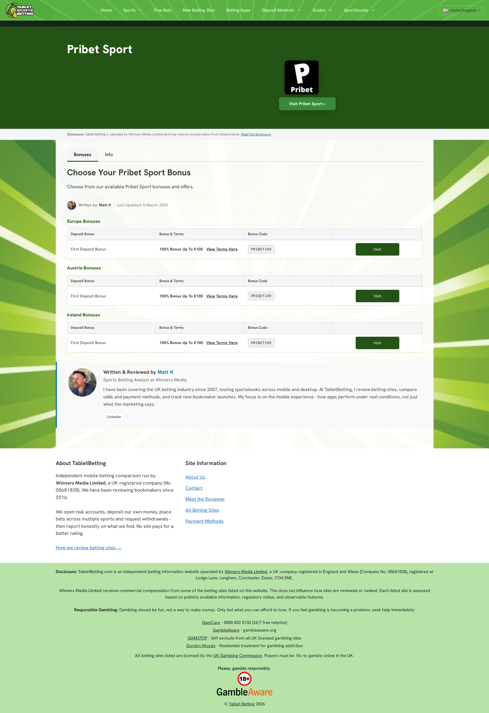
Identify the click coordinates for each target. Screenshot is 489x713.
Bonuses (82, 154)
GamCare (211, 622)
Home (106, 10)
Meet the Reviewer (205, 499)
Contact (194, 488)
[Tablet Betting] (21, 10)
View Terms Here (221, 249)
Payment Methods (204, 521)
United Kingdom (463, 10)
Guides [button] (318, 10)
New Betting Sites (199, 10)
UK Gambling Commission (237, 655)
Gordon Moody (201, 646)
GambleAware (226, 630)
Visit (377, 249)
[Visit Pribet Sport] (299, 79)
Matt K (105, 205)
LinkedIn (114, 416)
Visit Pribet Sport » (307, 104)
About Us (195, 477)
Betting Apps (238, 10)
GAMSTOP (197, 638)
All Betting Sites (202, 510)
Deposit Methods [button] (278, 10)
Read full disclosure (256, 134)
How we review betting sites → (89, 548)
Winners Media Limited (246, 571)
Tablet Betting (242, 704)
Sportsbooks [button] (356, 10)
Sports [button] (129, 10)
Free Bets (162, 10)
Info (109, 154)
